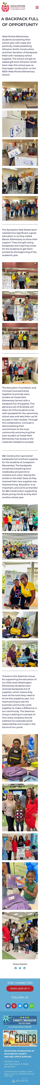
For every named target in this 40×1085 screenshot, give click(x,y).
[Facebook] (8, 1006)
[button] (15, 968)
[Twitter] (20, 1006)
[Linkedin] (25, 1006)
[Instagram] (14, 1006)
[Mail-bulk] (31, 1006)
